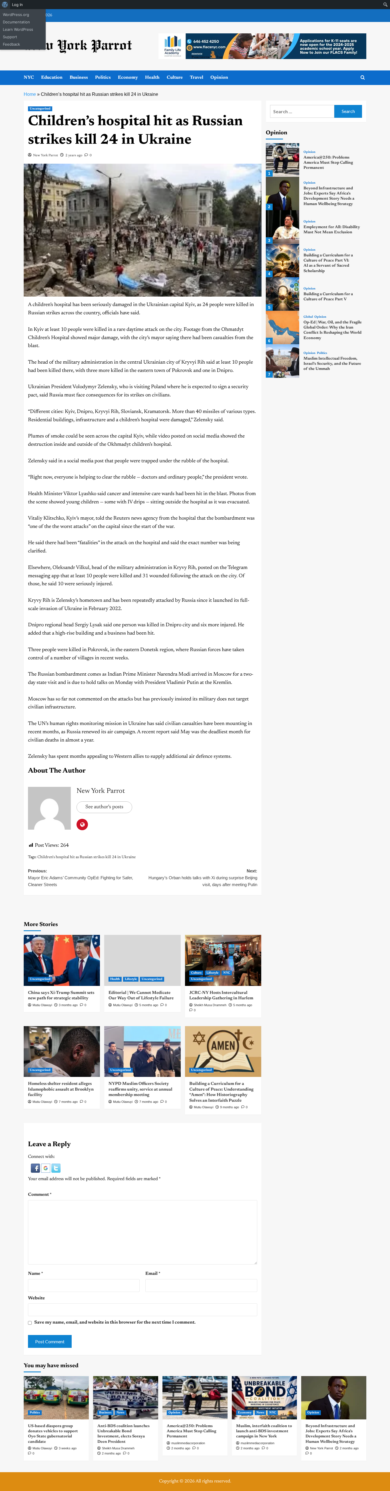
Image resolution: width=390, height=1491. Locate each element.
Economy (128, 77)
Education (52, 77)
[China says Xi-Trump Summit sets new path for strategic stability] (62, 960)
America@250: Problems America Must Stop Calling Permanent (328, 163)
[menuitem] (5, 4)
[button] (36, 1168)
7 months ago (68, 1101)
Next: (202, 877)
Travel (196, 77)
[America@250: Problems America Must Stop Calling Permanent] (282, 160)
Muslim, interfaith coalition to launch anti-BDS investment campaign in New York (264, 1431)
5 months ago (148, 1005)
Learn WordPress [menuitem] (18, 29)
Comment (40, 1194)
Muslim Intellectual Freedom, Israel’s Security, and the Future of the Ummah (332, 364)
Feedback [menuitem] (11, 44)
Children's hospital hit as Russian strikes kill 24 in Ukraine (86, 857)
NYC (29, 77)
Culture (175, 77)
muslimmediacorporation (188, 1443)
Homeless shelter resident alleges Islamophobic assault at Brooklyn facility (61, 1089)
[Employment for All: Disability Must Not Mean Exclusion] (282, 227)
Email (152, 1273)
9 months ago (229, 1107)
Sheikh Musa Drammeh (210, 1005)
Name (35, 1273)
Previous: (80, 877)
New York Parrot (45, 155)
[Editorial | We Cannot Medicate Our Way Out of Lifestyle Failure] (142, 960)
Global (308, 317)
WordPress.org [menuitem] (16, 14)
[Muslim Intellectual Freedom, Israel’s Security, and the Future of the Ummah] (282, 361)
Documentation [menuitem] (16, 22)
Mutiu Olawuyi (42, 1005)
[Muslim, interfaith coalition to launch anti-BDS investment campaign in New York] (264, 1397)
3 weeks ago (68, 1448)
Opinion (219, 77)
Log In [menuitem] (17, 4)
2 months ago (111, 1453)
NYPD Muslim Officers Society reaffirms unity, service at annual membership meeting (140, 1089)
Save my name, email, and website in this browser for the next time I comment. (115, 1322)
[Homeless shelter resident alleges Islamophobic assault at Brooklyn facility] (62, 1051)
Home (30, 94)
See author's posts (104, 807)
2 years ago (73, 155)
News (120, 1412)
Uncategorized (40, 108)
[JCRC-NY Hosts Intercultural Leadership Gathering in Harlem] (223, 960)
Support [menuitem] (10, 37)
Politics (103, 77)
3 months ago (68, 1005)
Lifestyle (131, 979)
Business (79, 77)
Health (152, 77)
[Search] (362, 78)
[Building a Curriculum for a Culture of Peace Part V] (282, 294)
